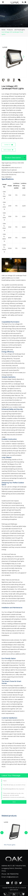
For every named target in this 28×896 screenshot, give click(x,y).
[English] (25, 2)
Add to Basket (7, 149)
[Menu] (3, 2)
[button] (22, 2)
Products (10, 29)
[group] (14, 834)
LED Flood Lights (19, 29)
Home (3, 29)
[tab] (14, 157)
